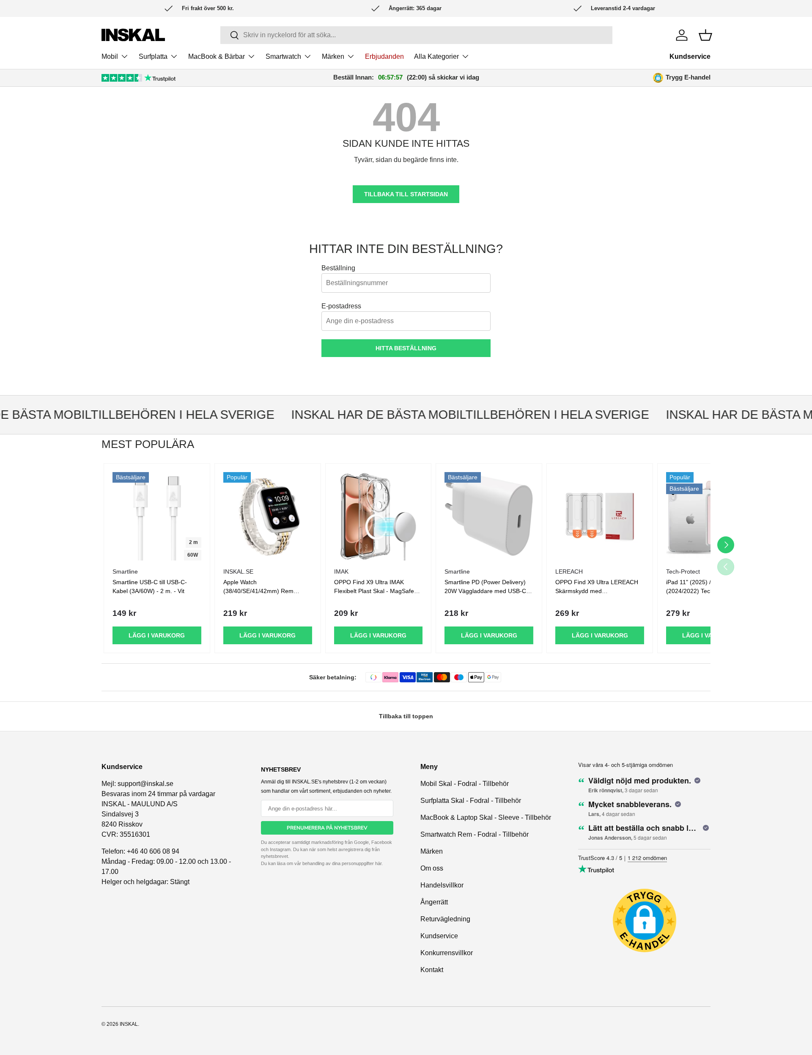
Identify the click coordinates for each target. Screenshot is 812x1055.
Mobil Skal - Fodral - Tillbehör (464, 783)
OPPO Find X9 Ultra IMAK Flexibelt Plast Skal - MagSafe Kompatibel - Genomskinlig (374, 591)
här (378, 863)
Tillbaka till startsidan (406, 194)
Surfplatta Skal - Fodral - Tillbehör (470, 800)
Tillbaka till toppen (406, 716)
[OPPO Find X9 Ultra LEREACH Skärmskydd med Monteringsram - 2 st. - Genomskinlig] (599, 516)
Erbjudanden (384, 56)
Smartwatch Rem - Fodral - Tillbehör (474, 834)
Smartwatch (283, 56)
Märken (333, 56)
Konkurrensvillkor (446, 952)
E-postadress (341, 306)
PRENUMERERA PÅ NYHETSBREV (327, 827)
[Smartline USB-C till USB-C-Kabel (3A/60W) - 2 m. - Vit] (156, 516)
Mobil (110, 56)
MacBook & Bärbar (216, 56)
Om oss (431, 868)
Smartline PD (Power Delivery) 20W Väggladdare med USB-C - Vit (487, 591)
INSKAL (129, 1024)
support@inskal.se (145, 783)
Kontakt (431, 969)
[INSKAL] (133, 34)
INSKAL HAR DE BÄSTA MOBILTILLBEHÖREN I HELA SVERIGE (458, 414)
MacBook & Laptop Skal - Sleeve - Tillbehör (485, 817)
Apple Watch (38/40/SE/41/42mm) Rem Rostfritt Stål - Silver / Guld (258, 591)
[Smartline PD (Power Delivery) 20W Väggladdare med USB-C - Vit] (488, 516)
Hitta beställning (406, 348)
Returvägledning (445, 919)
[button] (705, 35)
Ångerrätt (434, 902)
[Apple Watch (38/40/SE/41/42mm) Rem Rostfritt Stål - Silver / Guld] (267, 516)
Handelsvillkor (442, 885)
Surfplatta (153, 56)
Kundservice (689, 56)
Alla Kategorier (436, 56)
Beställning (338, 268)
